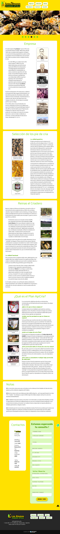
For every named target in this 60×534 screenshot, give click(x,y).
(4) (50, 165)
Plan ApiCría (17, 117)
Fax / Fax (34, 486)
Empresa (31, 3)
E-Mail (35, 442)
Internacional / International (40, 473)
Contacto (37, 7)
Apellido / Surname (38, 435)
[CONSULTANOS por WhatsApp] (57, 426)
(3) (47, 145)
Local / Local (35, 477)
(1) (28, 215)
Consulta (45, 7)
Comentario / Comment (38, 492)
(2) (47, 143)
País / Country (36, 465)
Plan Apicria (29, 7)
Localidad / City (36, 457)
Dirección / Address (37, 448)
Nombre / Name (37, 431)
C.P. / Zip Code (35, 452)
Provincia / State (36, 461)
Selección (38, 3)
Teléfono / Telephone (37, 482)
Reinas (45, 3)
